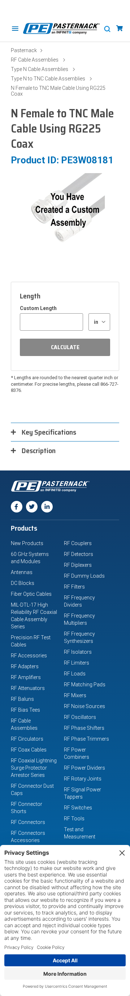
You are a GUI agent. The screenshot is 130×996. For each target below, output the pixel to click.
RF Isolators (78, 652)
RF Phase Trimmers (86, 739)
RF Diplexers (78, 565)
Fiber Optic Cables (31, 594)
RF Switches (78, 808)
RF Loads (75, 674)
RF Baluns (22, 699)
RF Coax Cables (29, 750)
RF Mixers (75, 695)
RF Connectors (28, 822)
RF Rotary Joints (82, 779)
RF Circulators (27, 739)
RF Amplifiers (26, 677)
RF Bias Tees (25, 710)
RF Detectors (78, 554)
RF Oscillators (80, 717)
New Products (27, 543)
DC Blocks (22, 583)
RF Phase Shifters (84, 728)
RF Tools (74, 818)
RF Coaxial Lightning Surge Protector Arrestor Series (34, 768)
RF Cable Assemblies (34, 60)
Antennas (21, 572)
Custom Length (38, 308)
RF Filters (74, 587)
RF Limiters (76, 663)
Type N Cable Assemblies (39, 69)
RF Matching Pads (84, 684)
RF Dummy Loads (84, 576)
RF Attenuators (28, 688)
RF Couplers (78, 543)
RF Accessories (29, 655)
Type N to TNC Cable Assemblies (48, 78)
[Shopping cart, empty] (119, 28)
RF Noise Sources (84, 706)
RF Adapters (25, 666)
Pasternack (24, 50)
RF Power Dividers (84, 768)
